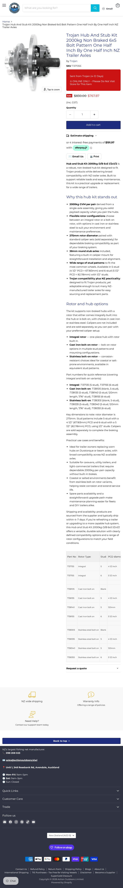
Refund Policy (37, 869)
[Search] (95, 8)
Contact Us (21, 869)
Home (6, 21)
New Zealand (60, 835)
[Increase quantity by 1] (94, 114)
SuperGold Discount (61, 876)
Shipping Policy (73, 869)
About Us (99, 869)
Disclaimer (86, 872)
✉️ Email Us (76, 156)
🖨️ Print (94, 156)
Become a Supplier (105, 872)
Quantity (71, 107)
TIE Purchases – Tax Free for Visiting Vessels (54, 872)
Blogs (88, 869)
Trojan (73, 61)
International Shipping (16, 872)
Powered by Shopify (61, 882)
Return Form (55, 869)
